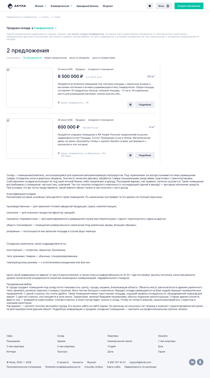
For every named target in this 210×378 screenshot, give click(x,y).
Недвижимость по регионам (140, 366)
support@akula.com (140, 362)
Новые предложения (55, 57)
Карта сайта (113, 366)
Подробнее (145, 104)
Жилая (39, 6)
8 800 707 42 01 (117, 362)
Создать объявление (189, 6)
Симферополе (44, 28)
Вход (161, 6)
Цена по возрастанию (103, 57)
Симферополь (76, 153)
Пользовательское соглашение (24, 366)
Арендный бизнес (87, 6)
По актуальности (32, 57)
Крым (64, 153)
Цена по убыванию (79, 57)
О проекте (63, 362)
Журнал (108, 6)
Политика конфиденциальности (62, 366)
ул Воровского (92, 153)
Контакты (78, 362)
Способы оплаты (93, 366)
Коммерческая (60, 6)
